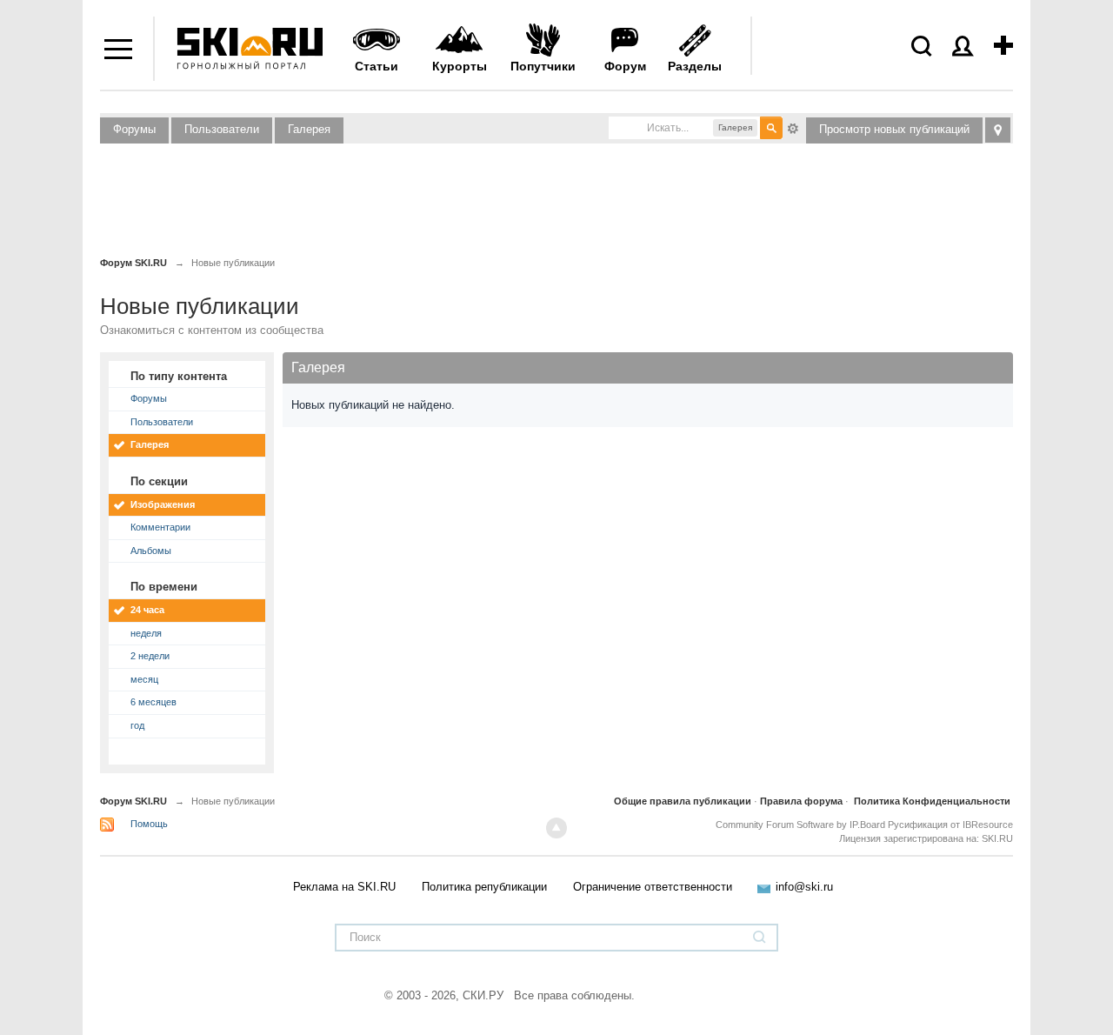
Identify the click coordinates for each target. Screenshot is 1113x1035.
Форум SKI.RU (133, 801)
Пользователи (221, 129)
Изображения (162, 504)
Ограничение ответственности (652, 886)
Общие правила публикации (682, 801)
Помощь (149, 823)
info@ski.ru (804, 886)
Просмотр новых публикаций (894, 129)
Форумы (134, 129)
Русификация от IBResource (949, 824)
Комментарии (160, 527)
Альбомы (150, 550)
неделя (146, 633)
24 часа (147, 609)
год (137, 725)
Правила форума (801, 801)
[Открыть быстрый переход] (997, 130)
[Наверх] (556, 828)
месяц (144, 679)
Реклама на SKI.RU (344, 886)
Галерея (309, 129)
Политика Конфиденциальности (932, 801)
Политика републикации (484, 886)
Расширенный (793, 127)
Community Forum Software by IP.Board (800, 824)
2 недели (150, 656)
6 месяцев (153, 702)
